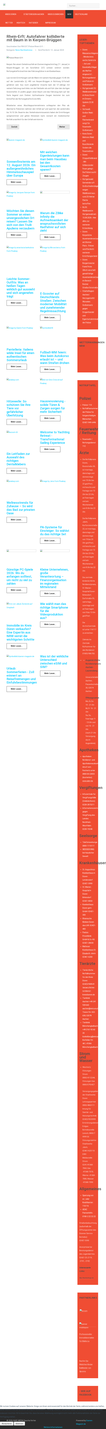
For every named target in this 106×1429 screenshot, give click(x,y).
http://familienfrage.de (86, 1278)
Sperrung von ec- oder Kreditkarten (87, 1198)
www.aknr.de (87, 781)
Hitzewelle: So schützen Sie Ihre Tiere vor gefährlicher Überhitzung (19, 408)
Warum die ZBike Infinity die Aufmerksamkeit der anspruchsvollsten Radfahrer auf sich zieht (54, 221)
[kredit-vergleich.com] (83, 1311)
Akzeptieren (7, 1424)
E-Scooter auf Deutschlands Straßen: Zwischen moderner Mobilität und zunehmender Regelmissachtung (53, 302)
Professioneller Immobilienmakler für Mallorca (86, 1337)
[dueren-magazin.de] (13, 5)
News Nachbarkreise (23, 50)
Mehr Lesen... (17, 182)
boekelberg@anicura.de (92, 1036)
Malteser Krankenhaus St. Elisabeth (89, 949)
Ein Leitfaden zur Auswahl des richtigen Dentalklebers (18, 459)
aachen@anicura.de (90, 1008)
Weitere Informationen (53, 1427)
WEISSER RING (88, 849)
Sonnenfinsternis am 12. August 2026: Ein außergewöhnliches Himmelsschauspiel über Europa (21, 168)
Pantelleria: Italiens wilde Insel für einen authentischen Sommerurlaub (20, 355)
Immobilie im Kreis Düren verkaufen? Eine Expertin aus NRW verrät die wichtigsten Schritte (20, 632)
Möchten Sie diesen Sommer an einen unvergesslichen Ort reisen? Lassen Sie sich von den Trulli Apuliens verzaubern (20, 219)
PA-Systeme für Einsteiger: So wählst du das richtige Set (54, 530)
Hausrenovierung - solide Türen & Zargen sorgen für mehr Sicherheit (52, 406)
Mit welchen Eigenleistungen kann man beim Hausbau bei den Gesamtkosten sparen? (54, 160)
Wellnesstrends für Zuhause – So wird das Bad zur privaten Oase (21, 508)
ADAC (84, 1209)
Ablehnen (19, 1424)
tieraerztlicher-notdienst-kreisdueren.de (88, 990)
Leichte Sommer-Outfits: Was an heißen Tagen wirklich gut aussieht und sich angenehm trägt (21, 287)
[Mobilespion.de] (87, 1326)
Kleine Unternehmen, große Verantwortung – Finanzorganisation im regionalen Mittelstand (54, 578)
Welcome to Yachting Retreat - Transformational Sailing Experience (55, 437)
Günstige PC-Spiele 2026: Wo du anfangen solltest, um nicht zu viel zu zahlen (20, 576)
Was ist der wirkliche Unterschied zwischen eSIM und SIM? (54, 662)
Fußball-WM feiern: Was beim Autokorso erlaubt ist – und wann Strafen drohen (54, 358)
